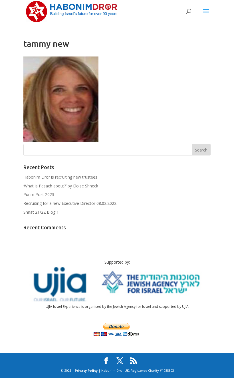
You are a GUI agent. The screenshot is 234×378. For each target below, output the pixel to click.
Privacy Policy (86, 370)
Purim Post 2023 (38, 194)
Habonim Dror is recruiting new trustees (60, 177)
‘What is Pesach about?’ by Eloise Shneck (60, 186)
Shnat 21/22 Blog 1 (41, 212)
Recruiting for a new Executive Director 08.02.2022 (69, 203)
